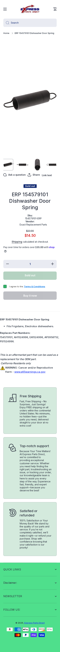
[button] (55, 9)
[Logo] (30, 9)
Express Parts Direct (34, 623)
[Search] (6, 23)
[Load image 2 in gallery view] (22, 164)
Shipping (17, 241)
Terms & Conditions (34, 286)
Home (6, 33)
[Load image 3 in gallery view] (37, 164)
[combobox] (30, 23)
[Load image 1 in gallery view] (7, 164)
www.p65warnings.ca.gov (30, 371)
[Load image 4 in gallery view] (52, 164)
